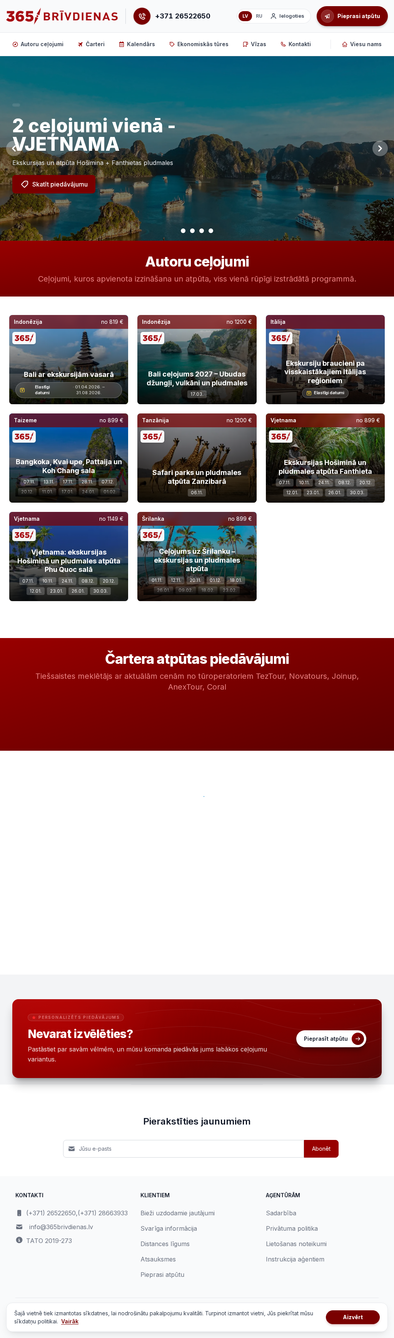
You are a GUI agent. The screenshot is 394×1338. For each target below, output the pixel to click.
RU (259, 16)
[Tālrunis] (142, 16)
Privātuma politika (292, 1228)
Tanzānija (155, 420)
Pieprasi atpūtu (162, 1274)
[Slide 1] (183, 230)
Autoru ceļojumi (42, 44)
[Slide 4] (211, 230)
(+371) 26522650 (51, 1213)
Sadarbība (281, 1213)
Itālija (277, 321)
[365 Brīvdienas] (62, 16)
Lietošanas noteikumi (296, 1244)
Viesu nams (366, 44)
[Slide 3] (201, 230)
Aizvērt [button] (353, 1317)
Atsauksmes (158, 1259)
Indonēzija (28, 321)
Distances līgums (165, 1244)
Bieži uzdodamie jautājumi (177, 1213)
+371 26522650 (182, 16)
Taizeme (25, 420)
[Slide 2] (192, 230)
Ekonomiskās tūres (203, 44)
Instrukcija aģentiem (295, 1259)
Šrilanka (153, 518)
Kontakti (300, 44)
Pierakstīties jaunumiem (197, 1121)
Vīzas (258, 44)
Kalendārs (141, 44)
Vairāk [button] (69, 1321)
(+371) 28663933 (103, 1213)
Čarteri (95, 44)
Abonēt (321, 1148)
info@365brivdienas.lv (61, 1227)
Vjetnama (283, 420)
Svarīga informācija (168, 1228)
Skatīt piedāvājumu (60, 184)
